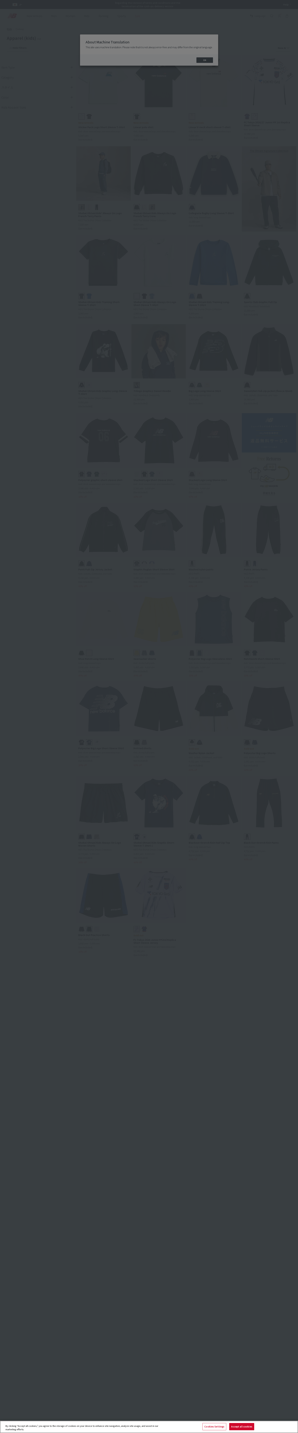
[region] (149, 1427)
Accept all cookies (241, 1426)
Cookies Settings (214, 1426)
